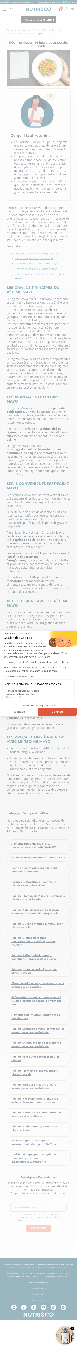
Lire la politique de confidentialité (20, 676)
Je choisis (19, 711)
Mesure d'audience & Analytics (21, 694)
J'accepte (58, 711)
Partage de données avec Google (22, 691)
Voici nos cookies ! (15, 697)
